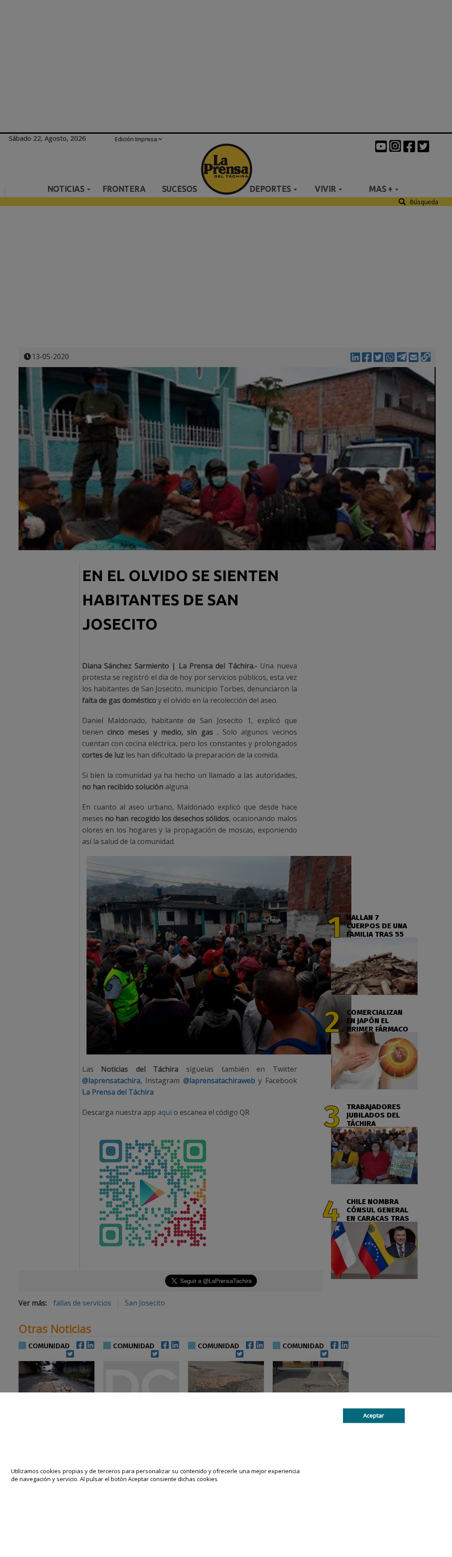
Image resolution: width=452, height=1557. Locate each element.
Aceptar (373, 1415)
